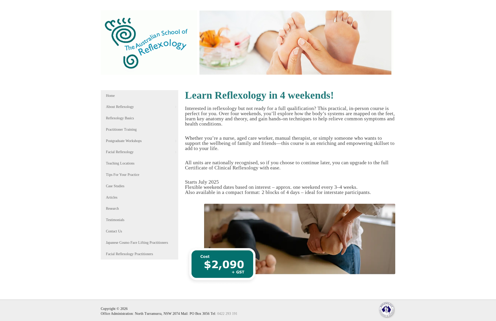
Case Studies (115, 186)
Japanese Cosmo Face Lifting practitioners (137, 243)
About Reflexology (120, 107)
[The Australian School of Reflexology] (149, 41)
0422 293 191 (227, 314)
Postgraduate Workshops (124, 141)
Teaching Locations (120, 163)
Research (112, 208)
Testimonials (115, 220)
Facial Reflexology (120, 152)
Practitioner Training (121, 129)
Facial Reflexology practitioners (129, 254)
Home (110, 96)
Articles (111, 197)
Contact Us (114, 231)
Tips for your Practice (122, 175)
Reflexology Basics (120, 118)
